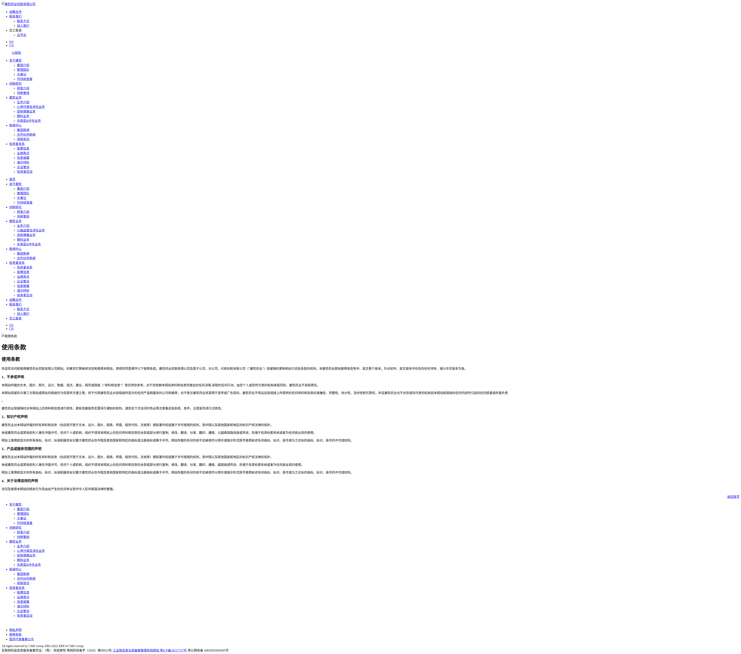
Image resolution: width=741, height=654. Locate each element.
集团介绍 (23, 65)
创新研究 (15, 83)
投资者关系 (17, 144)
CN (11, 45)
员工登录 (15, 318)
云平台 (21, 35)
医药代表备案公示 (21, 639)
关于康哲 (15, 60)
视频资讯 (23, 139)
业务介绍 (23, 102)
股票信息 (23, 148)
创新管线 (23, 93)
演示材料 (23, 162)
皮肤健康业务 (26, 111)
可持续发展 (24, 79)
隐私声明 (15, 630)
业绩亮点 (23, 153)
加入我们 (23, 25)
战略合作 (15, 12)
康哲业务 (15, 97)
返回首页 (733, 496)
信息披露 (23, 157)
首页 (12, 179)
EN (11, 41)
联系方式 (23, 21)
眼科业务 (23, 116)
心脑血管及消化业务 (31, 230)
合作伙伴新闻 (26, 134)
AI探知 (16, 52)
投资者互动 (24, 171)
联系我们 (15, 16)
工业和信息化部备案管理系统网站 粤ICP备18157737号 (149, 650)
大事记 (21, 74)
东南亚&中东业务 (29, 120)
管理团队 (23, 69)
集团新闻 (23, 130)
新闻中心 (15, 125)
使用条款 (15, 634)
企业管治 (23, 167)
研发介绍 (23, 88)
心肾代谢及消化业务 (31, 106)
